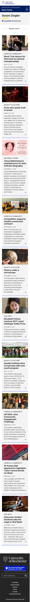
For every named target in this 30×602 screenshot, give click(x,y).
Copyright (15, 591)
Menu (27, 9)
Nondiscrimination (15, 585)
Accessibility (15, 582)
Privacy (15, 589)
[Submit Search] (25, 576)
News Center (7, 10)
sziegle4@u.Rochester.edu (12, 21)
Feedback (15, 587)
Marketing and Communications (11, 7)
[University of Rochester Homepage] (8, 3)
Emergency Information (15, 594)
